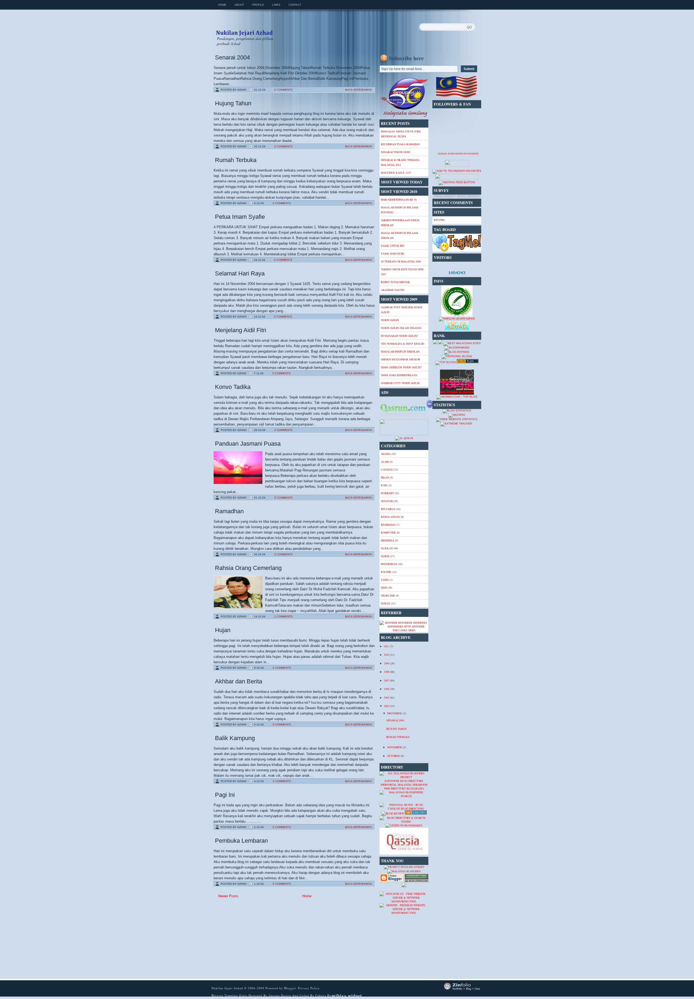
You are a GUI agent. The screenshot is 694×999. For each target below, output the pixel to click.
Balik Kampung (235, 738)
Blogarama (415, 788)
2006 (387, 689)
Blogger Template (224, 995)
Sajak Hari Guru (392, 253)
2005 (387, 697)
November (395, 747)
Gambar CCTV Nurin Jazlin (400, 383)
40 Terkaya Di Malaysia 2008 (401, 261)
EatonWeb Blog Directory (404, 781)
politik (386, 572)
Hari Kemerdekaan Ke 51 (399, 199)
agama (386, 454)
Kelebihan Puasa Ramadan (400, 144)
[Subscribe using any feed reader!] (457, 182)
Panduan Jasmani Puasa (248, 443)
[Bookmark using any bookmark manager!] (456, 179)
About (239, 4)
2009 (387, 663)
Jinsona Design (280, 995)
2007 (387, 680)
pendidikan (389, 564)
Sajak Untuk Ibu (392, 246)
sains (385, 580)
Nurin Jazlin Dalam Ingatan (401, 328)
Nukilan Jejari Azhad (244, 28)
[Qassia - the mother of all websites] (404, 853)
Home (222, 4)
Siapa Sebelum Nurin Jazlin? (401, 367)
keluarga (388, 509)
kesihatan (388, 525)
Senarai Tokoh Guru (396, 152)
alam (385, 462)
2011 (387, 646)
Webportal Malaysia (396, 784)
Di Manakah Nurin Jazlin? (399, 336)
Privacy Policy (309, 988)
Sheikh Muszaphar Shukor (400, 359)
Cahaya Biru (324, 995)
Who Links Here (404, 630)
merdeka (387, 540)
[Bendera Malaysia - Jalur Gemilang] (456, 97)
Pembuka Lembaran (241, 840)
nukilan (387, 548)
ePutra (439, 219)
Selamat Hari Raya (240, 273)
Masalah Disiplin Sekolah (400, 351)
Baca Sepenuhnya (358, 89)
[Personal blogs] (457, 356)
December (395, 713)
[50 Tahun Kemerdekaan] (404, 116)
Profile (258, 4)
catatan (387, 469)
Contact (294, 4)
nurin (385, 556)
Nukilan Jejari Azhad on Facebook (458, 154)
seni (384, 587)
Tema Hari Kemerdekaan (399, 375)
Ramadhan (229, 511)
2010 (387, 655)
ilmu (384, 485)
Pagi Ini (225, 794)
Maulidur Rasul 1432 (396, 173)
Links (276, 4)
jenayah (387, 501)
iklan (385, 477)
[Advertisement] (257, 939)
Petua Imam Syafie (240, 216)
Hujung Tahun (233, 103)
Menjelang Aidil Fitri (240, 330)
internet (387, 493)
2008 (387, 672)
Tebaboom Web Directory (406, 786)
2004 (387, 706)
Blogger (290, 988)
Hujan (222, 630)
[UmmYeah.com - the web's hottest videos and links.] (393, 801)
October (394, 756)
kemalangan (390, 517)
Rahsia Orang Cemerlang (248, 567)
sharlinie (388, 595)
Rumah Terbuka (235, 160)
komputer (388, 532)
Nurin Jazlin (390, 320)
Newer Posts (228, 896)
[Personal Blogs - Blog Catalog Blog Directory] (404, 808)
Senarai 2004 (232, 57)
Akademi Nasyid (392, 290)
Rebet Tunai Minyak (395, 282)
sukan (385, 603)
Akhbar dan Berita (238, 681)
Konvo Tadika (232, 386)
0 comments (283, 89)
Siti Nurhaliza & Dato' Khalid (402, 343)
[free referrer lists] (404, 626)
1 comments (283, 616)
